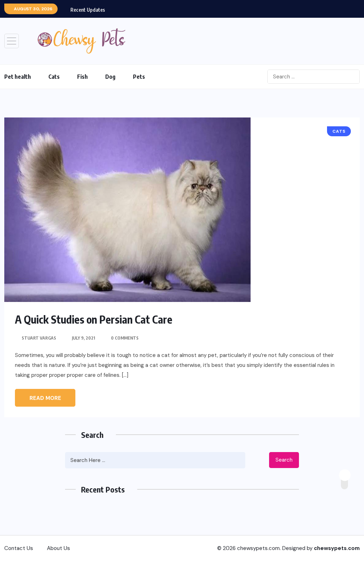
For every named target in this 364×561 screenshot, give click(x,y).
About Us (58, 548)
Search (284, 459)
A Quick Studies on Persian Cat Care (93, 319)
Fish (82, 76)
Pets (139, 76)
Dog (110, 76)
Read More (45, 398)
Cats (54, 76)
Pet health (17, 76)
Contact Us (18, 548)
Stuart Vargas (39, 338)
